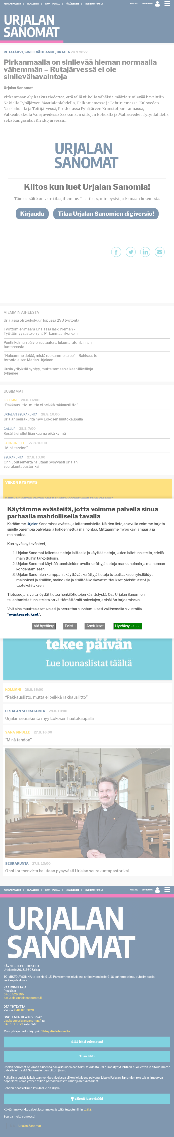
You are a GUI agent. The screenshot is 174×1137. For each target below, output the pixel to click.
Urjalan (32, 524)
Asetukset (95, 626)
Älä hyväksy (44, 626)
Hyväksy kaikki (127, 626)
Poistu (70, 626)
